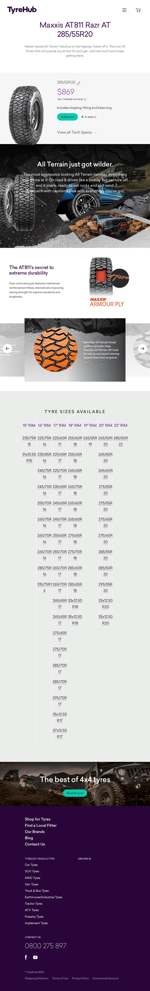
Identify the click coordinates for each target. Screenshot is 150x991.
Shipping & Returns (36, 978)
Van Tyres (31, 884)
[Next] (142, 348)
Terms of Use (60, 978)
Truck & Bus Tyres (37, 891)
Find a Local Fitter (41, 825)
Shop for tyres (75, 793)
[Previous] (7, 348)
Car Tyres (31, 865)
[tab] (78, 132)
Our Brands (35, 831)
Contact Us (35, 844)
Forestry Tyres (34, 917)
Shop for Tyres (37, 819)
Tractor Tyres (33, 904)
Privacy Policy (80, 978)
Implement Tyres (36, 923)
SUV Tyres (32, 871)
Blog (29, 838)
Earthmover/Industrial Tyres (43, 897)
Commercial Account (105, 978)
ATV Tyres (32, 910)
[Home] (22, 10)
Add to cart (67, 117)
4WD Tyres (32, 878)
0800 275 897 (45, 945)
